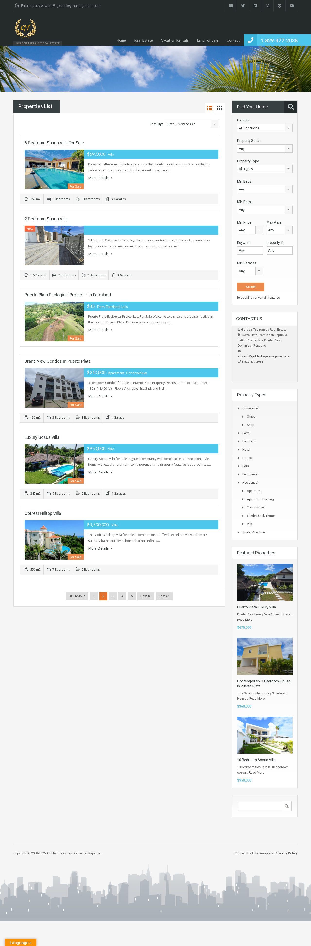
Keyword (244, 243)
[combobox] (191, 124)
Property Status (249, 141)
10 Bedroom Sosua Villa (256, 760)
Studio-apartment (255, 532)
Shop (250, 425)
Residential (250, 482)
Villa (250, 524)
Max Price (274, 222)
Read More (244, 619)
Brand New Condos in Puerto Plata (58, 361)
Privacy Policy (286, 853)
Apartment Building (260, 499)
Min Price (244, 222)
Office (251, 416)
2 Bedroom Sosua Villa (46, 218)
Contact (233, 40)
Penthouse (249, 474)
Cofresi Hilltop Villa (43, 513)
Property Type (248, 161)
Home (121, 40)
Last (162, 596)
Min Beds (244, 181)
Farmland (249, 441)
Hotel (246, 449)
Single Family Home (261, 515)
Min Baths (244, 202)
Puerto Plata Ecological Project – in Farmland (68, 294)
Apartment (254, 491)
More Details (99, 177)
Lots (245, 466)
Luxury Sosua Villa (42, 437)
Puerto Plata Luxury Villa (256, 607)
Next (143, 596)
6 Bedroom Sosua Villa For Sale (54, 142)
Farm (246, 433)
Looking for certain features (260, 297)
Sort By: (156, 123)
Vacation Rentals (175, 40)
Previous (79, 596)
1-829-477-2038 (279, 40)
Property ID (275, 243)
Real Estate (143, 40)
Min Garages (246, 263)
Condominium (257, 507)
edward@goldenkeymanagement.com (71, 5)
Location (243, 120)
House (247, 458)
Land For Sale (207, 40)
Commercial (250, 408)
